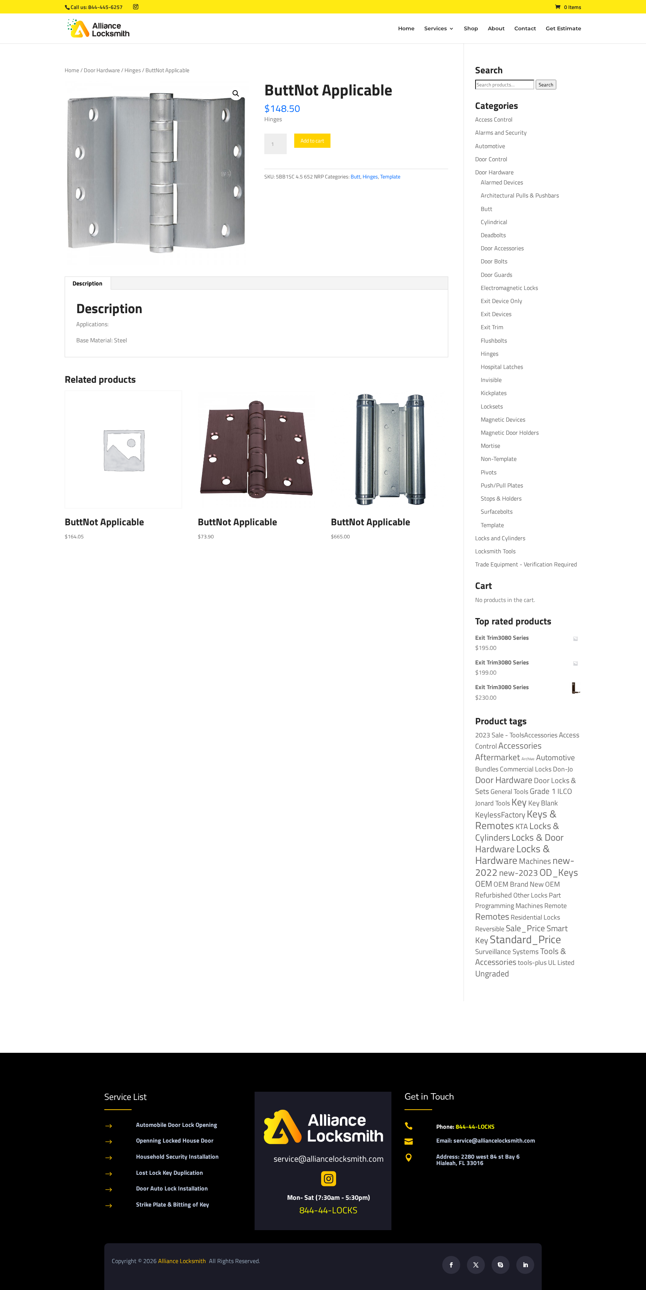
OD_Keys (558, 872)
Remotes (492, 916)
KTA (522, 826)
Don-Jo (563, 769)
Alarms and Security (501, 132)
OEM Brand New (518, 884)
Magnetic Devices (503, 419)
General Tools (509, 791)
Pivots (488, 472)
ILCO (564, 791)
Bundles (486, 769)
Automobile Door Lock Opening (176, 1124)
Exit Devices (496, 313)
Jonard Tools (492, 803)
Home (406, 29)
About (496, 29)
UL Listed (561, 962)
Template (390, 176)
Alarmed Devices (502, 182)
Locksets (492, 406)
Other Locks (530, 895)
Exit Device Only (501, 300)
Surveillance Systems (507, 951)
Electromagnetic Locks (509, 287)
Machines (535, 861)
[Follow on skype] (501, 1265)
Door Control (491, 159)
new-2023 (518, 872)
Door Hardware (102, 70)
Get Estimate (563, 29)
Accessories (520, 745)
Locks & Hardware (512, 854)
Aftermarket (497, 757)
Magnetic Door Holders (510, 432)
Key (519, 802)
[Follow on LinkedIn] (525, 1265)
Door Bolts (494, 261)
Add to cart (312, 140)
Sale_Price (525, 928)
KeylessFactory (500, 814)
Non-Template (499, 458)
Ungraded (492, 973)
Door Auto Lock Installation (172, 1188)
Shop (471, 29)
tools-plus (532, 962)
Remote (555, 905)
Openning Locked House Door (174, 1140)
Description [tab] (87, 283)
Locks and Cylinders (500, 538)
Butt (355, 176)
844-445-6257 (105, 7)
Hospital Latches (502, 366)
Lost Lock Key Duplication (169, 1172)
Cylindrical (494, 221)
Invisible (491, 379)
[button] (236, 93)
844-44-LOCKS (328, 1210)
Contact (525, 29)
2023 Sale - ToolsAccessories (516, 735)
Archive (528, 759)
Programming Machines (509, 906)
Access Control (494, 119)
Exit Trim (492, 326)
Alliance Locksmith (182, 1260)
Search (546, 84)
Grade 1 (543, 791)
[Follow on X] (476, 1265)
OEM (483, 883)
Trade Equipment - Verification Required (526, 564)
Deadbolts (493, 234)
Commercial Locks (525, 769)
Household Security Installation (177, 1156)
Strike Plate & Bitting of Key (172, 1204)
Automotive (490, 145)
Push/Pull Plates (502, 485)
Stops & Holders (501, 498)
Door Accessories (502, 248)
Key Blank (543, 803)
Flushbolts (494, 340)
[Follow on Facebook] (451, 1265)
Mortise (490, 445)
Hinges (132, 70)
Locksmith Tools (495, 551)
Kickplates (494, 392)
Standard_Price (525, 939)
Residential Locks (535, 917)
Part (555, 895)
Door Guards (496, 274)
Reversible (489, 928)
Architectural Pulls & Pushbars (520, 195)
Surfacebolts (497, 511)
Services (435, 29)
